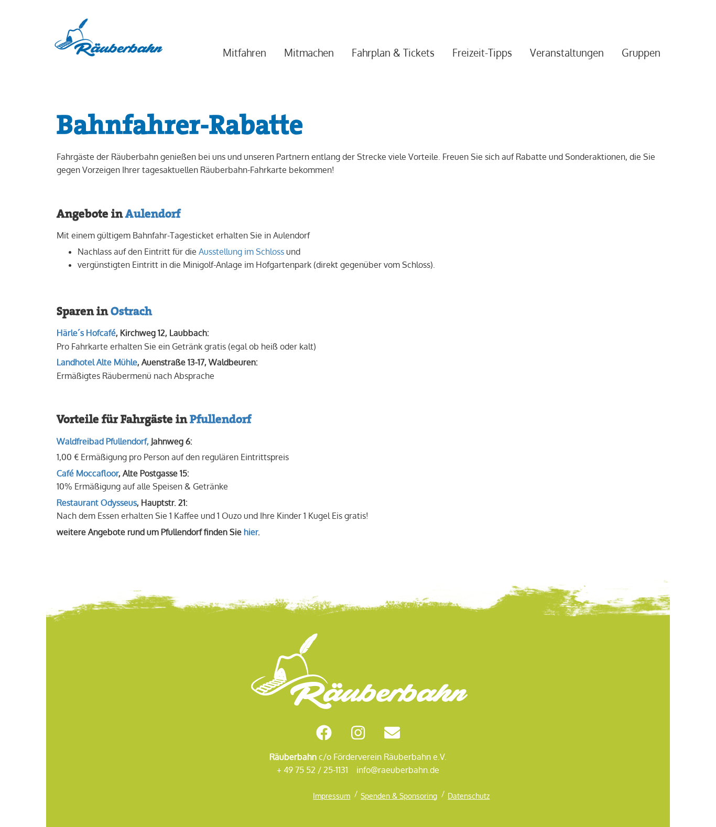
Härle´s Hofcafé (86, 333)
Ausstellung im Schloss (241, 251)
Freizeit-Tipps (482, 53)
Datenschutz (469, 795)
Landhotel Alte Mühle (97, 362)
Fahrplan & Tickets (393, 53)
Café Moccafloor (87, 473)
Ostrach (131, 310)
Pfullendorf (220, 418)
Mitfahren (244, 53)
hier (251, 532)
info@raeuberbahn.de (397, 770)
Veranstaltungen (567, 53)
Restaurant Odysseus (97, 502)
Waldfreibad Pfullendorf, (103, 441)
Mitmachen (309, 53)
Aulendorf (152, 213)
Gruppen (641, 53)
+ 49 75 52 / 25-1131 (312, 770)
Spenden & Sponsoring (399, 795)
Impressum (331, 795)
